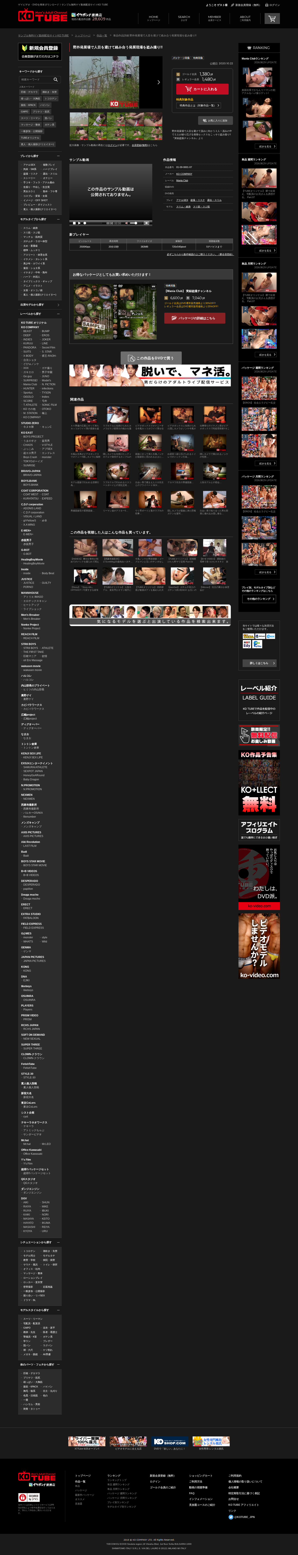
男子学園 (47, 372)
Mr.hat (25, 1140)
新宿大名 (26, 1093)
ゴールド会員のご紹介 (163, 1487)
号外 (44, 400)
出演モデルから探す (32, 304)
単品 (77, 1486)
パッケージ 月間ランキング (122, 1498)
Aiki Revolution (30, 842)
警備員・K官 (30, 1336)
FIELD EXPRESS (31, 923)
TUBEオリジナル (30, 137)
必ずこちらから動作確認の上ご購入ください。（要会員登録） (200, 254)
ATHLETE (47, 648)
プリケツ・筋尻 (41, 111)
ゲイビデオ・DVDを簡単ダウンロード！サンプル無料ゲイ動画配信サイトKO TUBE (63, 4)
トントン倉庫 (29, 743)
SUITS (27, 351)
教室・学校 (29, 1260)
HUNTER (28, 388)
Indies (45, 396)
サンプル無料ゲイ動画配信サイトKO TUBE (43, 35)
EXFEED (47, 498)
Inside (25, 569)
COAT (45, 494)
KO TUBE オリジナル (34, 322)
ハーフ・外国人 (31, 276)
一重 (25, 1400)
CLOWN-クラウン (31, 1054)
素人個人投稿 (29, 1083)
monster (46, 457)
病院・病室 (49, 1260)
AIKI (25, 1202)
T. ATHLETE (30, 404)
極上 (44, 413)
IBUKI (45, 1210)
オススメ (80, 1499)
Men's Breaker (30, 614)
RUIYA (27, 1210)
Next (159, 82)
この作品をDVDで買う (155, 358)
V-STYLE (47, 444)
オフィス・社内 (31, 1269)
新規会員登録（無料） (248, 5)
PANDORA (29, 347)
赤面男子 (26, 540)
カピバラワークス (31, 704)
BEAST (27, 331)
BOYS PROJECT (33, 436)
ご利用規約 (234, 1475)
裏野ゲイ (26, 695)
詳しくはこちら (259, 663)
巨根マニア (29, 656)
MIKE (45, 1206)
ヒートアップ (31, 604)
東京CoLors (28, 1102)
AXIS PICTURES (31, 832)
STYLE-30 (27, 1073)
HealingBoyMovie (32, 559)
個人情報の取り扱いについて (245, 1481)
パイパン (45, 105)
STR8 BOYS (28, 644)
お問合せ (233, 1499)
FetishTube (28, 1064)
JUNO (45, 376)
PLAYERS (27, 1005)
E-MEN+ (26, 530)
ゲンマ (27, 951)
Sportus (28, 392)
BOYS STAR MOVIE (33, 861)
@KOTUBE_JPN (244, 1517)
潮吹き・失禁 (49, 92)
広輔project (28, 714)
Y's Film (26, 1159)
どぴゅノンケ (31, 363)
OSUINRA (27, 996)
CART (272, 18)
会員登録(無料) (140, 145)
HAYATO (28, 1222)
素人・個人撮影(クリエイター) (37, 144)
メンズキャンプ (30, 822)
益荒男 (46, 440)
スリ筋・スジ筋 (31, 232)
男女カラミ (29, 191)
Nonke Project (30, 624)
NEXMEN (27, 794)
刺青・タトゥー (31, 1408)
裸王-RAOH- (49, 355)
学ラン (27, 1341)
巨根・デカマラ (29, 92)
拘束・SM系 (29, 169)
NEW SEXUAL (32, 1038)
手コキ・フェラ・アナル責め (39, 182)
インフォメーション (201, 1499)
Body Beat (48, 573)
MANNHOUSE (30, 592)
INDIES (27, 339)
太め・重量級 (30, 245)
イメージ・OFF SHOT (35, 200)
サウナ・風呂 (30, 1264)
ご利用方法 (195, 1481)
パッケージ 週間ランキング (122, 1493)
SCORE (28, 400)
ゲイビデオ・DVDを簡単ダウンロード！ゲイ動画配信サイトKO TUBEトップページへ (36, 1476)
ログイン (274, 5)
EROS (45, 335)
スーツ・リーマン (30, 118)
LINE (45, 343)
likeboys (26, 986)
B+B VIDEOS (29, 871)
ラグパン (48, 1345)
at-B (44, 520)
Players (27, 1009)
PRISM (27, 1019)
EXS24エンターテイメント (37, 763)
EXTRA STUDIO (31, 914)
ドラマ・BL (29, 1300)
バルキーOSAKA (33, 812)
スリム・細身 (30, 228)
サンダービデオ (32, 1134)
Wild (44, 941)
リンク (232, 1510)
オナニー (48, 178)
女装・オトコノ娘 (33, 290)
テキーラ (28, 1126)
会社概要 (233, 1487)
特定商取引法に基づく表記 (244, 1493)
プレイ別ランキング (118, 1502)
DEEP (27, 335)
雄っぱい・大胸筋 (30, 98)
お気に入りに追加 (217, 120)
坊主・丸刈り (50, 1391)
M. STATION (30, 413)
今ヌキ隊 (28, 426)
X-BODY (28, 355)
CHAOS (28, 444)
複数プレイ (49, 164)
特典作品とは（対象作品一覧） (198, 105)
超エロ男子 (29, 453)
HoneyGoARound (34, 775)
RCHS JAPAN (29, 1025)
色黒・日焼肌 (30, 1395)
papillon (28, 888)
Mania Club (30, 384)
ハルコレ (26, 675)
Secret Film (48, 347)
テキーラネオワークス (34, 1122)
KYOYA (27, 1231)
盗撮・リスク (30, 173)
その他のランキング (259, 598)
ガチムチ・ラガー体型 (35, 241)
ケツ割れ (48, 1350)
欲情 (44, 656)
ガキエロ (28, 372)
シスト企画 (27, 1112)
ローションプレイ (33, 1278)
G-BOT (25, 550)
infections (47, 388)
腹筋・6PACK (28, 105)
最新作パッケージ (84, 1495)
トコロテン (51, 98)
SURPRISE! (30, 380)
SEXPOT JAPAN (33, 771)
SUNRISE (29, 465)
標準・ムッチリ (31, 250)
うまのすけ (29, 440)
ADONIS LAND (32, 508)
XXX (26, 368)
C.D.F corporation (32, 504)
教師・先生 (29, 1332)
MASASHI (29, 1227)
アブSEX (47, 448)
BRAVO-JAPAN (30, 471)
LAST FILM (29, 845)
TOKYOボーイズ (33, 461)
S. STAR (47, 351)
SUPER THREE (30, 1044)
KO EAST (27, 432)
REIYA (46, 1227)
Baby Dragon (31, 779)
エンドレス (48, 453)
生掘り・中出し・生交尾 (36, 187)
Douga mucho (29, 894)
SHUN (46, 1202)
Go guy (27, 376)
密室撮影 (28, 1286)
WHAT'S (28, 941)
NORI (45, 1214)
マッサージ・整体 (30, 124)
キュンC (47, 426)
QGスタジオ (28, 1179)
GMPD (24, 111)
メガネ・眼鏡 (30, 1354)
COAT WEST (30, 494)
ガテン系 (49, 124)
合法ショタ (29, 360)
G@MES (26, 933)
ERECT (25, 904)
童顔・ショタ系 (31, 268)
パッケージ (81, 1490)
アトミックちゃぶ (33, 1130)
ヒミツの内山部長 (33, 689)
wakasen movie (31, 666)
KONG (25, 966)
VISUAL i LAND (32, 516)
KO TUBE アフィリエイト (243, 1504)
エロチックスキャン (35, 601)
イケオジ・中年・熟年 (35, 272)
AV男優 (47, 1354)
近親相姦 (48, 1286)
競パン (48, 118)
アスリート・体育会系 (35, 254)
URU (45, 1231)
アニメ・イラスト (33, 285)
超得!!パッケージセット (35, 1169)
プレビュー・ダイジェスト (37, 204)
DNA (24, 976)
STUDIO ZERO (30, 423)
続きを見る (265, 146)
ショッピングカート (201, 1475)
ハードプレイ (50, 169)
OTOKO (46, 409)
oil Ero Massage (33, 660)
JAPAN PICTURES (32, 957)
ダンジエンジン (30, 1188)
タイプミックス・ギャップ (37, 281)
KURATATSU (31, 498)
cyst (25, 1116)
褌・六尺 (28, 1350)
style (44, 937)
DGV (24, 1198)
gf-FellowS (29, 520)
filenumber (29, 816)
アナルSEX (29, 164)
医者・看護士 (50, 1332)
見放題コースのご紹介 (202, 1504)
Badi (24, 851)
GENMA (26, 947)
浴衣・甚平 (49, 1327)
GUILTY (46, 582)
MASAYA (28, 1218)
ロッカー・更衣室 (33, 1282)
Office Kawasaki (31, 1149)
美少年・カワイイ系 (34, 263)
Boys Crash (30, 457)
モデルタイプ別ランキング (121, 1506)
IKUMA (46, 1222)
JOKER (46, 339)
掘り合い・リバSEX (34, 1295)
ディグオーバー (30, 724)
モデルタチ (49, 1255)
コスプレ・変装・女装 (35, 196)
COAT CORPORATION (34, 490)
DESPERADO (29, 881)
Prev (73, 82)
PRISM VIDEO (29, 1015)
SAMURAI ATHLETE (35, 767)
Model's (46, 380)
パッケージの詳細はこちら (197, 318)
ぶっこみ (28, 448)
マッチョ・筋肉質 (33, 237)
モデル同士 (29, 1255)
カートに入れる (206, 89)
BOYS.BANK (29, 480)
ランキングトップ (117, 1480)
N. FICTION (48, 384)
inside (27, 573)
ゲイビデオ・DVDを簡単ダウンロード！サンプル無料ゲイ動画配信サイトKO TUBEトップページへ (42, 14)
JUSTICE (26, 579)
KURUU (28, 343)
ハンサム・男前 (31, 1404)
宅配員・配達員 (31, 1323)
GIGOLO (28, 396)
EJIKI (26, 980)
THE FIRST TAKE (33, 652)
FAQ (191, 1493)
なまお (25, 734)
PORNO (28, 587)
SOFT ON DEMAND (33, 1034)
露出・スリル (50, 173)
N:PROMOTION (30, 785)
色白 (45, 1395)
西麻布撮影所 (29, 804)
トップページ (153, 18)
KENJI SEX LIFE (31, 753)
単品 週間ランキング (118, 1484)
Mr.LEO (46, 1144)
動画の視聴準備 (198, 1487)
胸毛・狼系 (29, 1391)
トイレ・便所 (50, 1264)
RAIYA (27, 1206)
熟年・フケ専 (50, 191)
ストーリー (29, 178)
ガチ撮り (47, 368)
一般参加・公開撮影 (32, 131)
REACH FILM (29, 634)
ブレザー (48, 1341)
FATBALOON (31, 918)
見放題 (78, 1503)
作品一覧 (102, 35)
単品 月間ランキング (118, 1489)
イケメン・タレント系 (35, 259)
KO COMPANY (30, 327)
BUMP (46, 331)
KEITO (46, 1218)
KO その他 (29, 409)
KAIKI (26, 1214)
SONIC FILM (49, 404)
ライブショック (32, 609)
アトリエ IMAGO (33, 596)
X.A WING (29, 524)
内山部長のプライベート (35, 685)
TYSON (46, 392)
